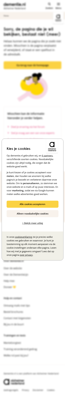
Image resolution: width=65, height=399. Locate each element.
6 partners (47, 155)
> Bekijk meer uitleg (32, 223)
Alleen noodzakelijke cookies (32, 213)
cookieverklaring (23, 236)
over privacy (26, 254)
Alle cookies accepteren (32, 204)
